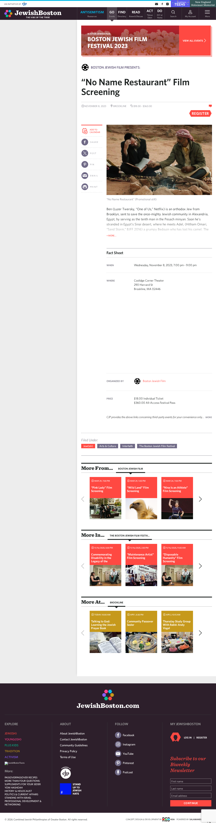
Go (112, 13)
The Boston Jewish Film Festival (157, 446)
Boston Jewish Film (154, 381)
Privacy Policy (68, 751)
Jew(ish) (88, 446)
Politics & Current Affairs (21, 794)
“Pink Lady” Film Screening (101, 489)
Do (159, 13)
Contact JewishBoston (73, 739)
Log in (188, 737)
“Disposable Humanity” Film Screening (172, 558)
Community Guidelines (74, 745)
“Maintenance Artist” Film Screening (140, 556)
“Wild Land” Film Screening (138, 489)
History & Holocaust (18, 790)
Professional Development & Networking (23, 802)
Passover (10, 777)
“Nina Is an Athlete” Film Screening (175, 489)
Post (93, 153)
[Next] (199, 499)
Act (150, 13)
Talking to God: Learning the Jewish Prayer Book (103, 625)
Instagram (129, 744)
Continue (191, 803)
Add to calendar (95, 130)
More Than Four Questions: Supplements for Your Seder (23, 782)
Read (136, 13)
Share (94, 142)
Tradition (12, 751)
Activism (11, 757)
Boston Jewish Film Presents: (115, 67)
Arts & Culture (107, 446)
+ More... (111, 235)
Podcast (128, 772)
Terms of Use (68, 757)
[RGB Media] (168, 819)
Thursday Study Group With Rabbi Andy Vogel (177, 625)
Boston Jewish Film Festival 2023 (117, 42)
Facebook (128, 735)
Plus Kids (11, 745)
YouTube (128, 753)
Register (201, 737)
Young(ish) (13, 739)
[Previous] (84, 499)
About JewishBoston (72, 733)
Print (94, 187)
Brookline (116, 602)
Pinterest (128, 763)
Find (122, 13)
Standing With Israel (18, 797)
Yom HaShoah (14, 787)
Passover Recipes (26, 777)
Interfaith (127, 446)
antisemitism (92, 13)
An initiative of (12, 4)
